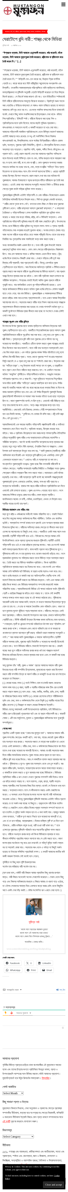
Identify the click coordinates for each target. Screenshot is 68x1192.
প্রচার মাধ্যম (22, 32)
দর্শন (11, 32)
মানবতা (32, 32)
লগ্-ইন (62, 990)
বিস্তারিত (46, 1078)
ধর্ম (14, 32)
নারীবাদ (17, 32)
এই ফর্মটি (6, 1121)
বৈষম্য (28, 32)
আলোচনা (7, 32)
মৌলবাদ (43, 32)
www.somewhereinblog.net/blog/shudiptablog (29, 949)
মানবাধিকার (38, 32)
